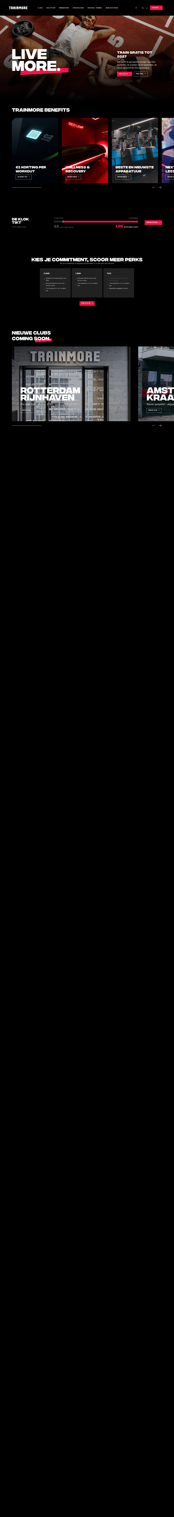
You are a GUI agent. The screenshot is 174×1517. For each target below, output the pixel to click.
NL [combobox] (143, 8)
